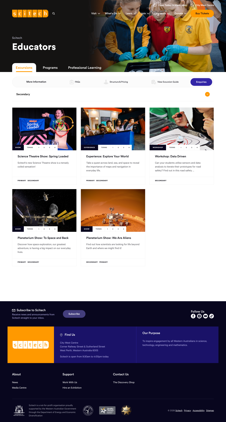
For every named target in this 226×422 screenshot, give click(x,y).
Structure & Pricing (119, 81)
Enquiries (201, 82)
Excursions (24, 67)
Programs (50, 67)
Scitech (17, 38)
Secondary (23, 94)
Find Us (70, 335)
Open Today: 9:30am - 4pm (172, 5)
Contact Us (121, 374)
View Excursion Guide (167, 81)
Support (68, 374)
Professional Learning (84, 67)
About (16, 374)
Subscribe (74, 313)
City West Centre (205, 5)
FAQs (77, 81)
